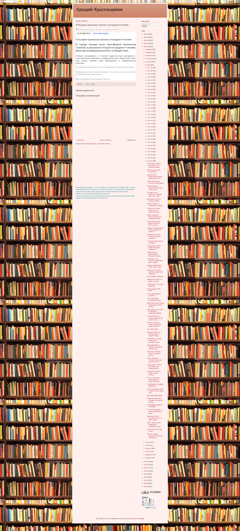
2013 (146, 486)
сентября (149, 59)
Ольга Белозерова (100, 33)
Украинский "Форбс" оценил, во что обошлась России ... (154, 210)
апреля (148, 448)
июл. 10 (150, 133)
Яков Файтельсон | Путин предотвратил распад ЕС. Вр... (155, 305)
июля (147, 65)
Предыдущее (131, 140)
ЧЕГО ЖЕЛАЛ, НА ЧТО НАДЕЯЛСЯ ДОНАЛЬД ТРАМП (155, 311)
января (148, 458)
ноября (148, 52)
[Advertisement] (106, 166)
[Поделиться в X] (90, 84)
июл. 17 (150, 111)
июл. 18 (150, 108)
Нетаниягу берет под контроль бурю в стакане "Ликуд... (153, 334)
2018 (146, 471)
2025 (146, 37)
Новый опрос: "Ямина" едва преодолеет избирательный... (154, 366)
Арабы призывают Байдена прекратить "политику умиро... (154, 216)
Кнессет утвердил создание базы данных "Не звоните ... (155, 435)
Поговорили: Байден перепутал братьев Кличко (153, 353)
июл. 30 (150, 71)
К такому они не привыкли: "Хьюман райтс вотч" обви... (154, 194)
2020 (146, 465)
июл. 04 (150, 152)
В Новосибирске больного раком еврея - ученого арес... (155, 187)
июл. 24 (150, 89)
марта (148, 451)
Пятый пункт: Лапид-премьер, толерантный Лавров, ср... (155, 272)
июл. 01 (150, 161)
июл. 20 (150, 102)
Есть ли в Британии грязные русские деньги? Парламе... (153, 379)
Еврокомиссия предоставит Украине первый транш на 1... (154, 176)
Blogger (141, 518)
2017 (146, 474)
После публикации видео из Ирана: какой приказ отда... (155, 390)
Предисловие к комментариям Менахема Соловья (154, 254)
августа (148, 62)
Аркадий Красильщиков (99, 9)
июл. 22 (150, 96)
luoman (128, 518)
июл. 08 (150, 139)
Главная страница (105, 140)
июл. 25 (150, 86)
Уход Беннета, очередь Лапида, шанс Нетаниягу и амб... (154, 340)
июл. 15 (150, 117)
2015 (146, 480)
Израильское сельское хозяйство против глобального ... (154, 247)
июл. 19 (150, 105)
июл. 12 (150, 127)
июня (147, 442)
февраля (148, 455)
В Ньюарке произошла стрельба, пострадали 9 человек (155, 400)
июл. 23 (150, 92)
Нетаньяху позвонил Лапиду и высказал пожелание (154, 236)
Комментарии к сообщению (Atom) (98, 144)
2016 (146, 477)
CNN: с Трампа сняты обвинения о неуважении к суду (154, 424)
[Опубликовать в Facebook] (92, 84)
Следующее (80, 140)
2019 (146, 468)
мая (147, 445)
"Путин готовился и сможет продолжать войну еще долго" (154, 324)
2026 (146, 34)
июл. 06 (150, 145)
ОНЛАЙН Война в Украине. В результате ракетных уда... (155, 347)
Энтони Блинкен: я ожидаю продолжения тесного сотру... (155, 318)
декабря (148, 49)
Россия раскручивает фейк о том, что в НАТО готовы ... (153, 223)
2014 (146, 483)
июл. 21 (150, 99)
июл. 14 (150, 120)
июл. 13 (150, 123)
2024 (146, 40)
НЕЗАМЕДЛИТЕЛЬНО (154, 395)
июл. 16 (150, 114)
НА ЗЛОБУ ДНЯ (152, 329)
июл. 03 (150, 155)
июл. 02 (150, 158)
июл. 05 (150, 148)
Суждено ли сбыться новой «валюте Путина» (153, 373)
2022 (146, 47)
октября (148, 55)
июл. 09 (150, 136)
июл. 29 (150, 74)
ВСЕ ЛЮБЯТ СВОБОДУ (155, 276)
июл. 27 (150, 80)
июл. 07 (150, 142)
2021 (146, 461)
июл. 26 (150, 83)
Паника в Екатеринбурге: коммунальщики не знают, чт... (155, 229)
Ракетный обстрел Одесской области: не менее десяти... (154, 418)
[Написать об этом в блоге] (88, 84)
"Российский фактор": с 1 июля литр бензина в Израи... (155, 411)
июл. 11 (150, 130)
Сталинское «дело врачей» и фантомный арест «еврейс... (155, 260)
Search (144, 26)
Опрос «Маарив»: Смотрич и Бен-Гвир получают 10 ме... (154, 360)
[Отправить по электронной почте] (86, 84)
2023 (146, 43)
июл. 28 (150, 77)
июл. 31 (150, 68)
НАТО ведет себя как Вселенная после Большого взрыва (154, 165)
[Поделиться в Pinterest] (94, 84)
